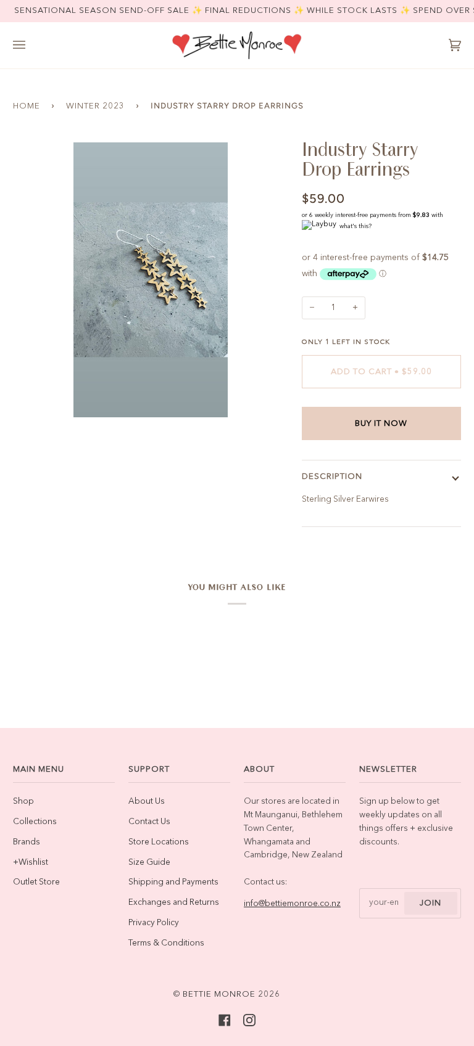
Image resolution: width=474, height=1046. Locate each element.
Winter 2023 (95, 106)
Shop (23, 802)
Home (26, 106)
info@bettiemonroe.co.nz (292, 904)
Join (430, 903)
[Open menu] (31, 45)
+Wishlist (30, 863)
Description (332, 477)
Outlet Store (36, 882)
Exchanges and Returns (173, 903)
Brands (26, 842)
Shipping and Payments (173, 882)
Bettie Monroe (219, 995)
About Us (146, 802)
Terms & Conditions (166, 943)
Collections (35, 822)
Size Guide (149, 863)
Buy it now (381, 424)
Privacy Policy (153, 923)
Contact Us (149, 822)
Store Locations (158, 842)
